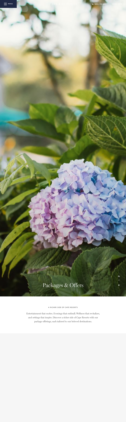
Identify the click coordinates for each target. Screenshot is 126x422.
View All (10, 365)
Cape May (39, 365)
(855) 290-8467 (100, 4)
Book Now (117, 4)
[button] (119, 276)
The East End (24, 365)
